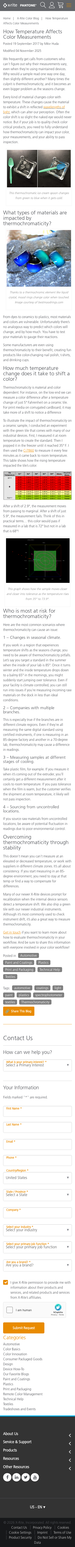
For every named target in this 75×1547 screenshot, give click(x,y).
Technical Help (50, 969)
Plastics (43, 962)
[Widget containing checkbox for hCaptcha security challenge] (34, 1310)
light (58, 988)
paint (8, 995)
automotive (22, 988)
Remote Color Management (22, 1394)
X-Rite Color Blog (28, 18)
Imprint (42, 1532)
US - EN (36, 1507)
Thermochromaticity (35, 1002)
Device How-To (13, 1369)
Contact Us (19, 1527)
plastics (24, 995)
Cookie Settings (20, 1532)
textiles (10, 1002)
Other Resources (16, 1467)
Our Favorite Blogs (16, 1374)
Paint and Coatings (18, 962)
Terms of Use (62, 1532)
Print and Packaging (19, 969)
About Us (10, 1434)
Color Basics (11, 1349)
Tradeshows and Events (19, 1409)
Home (7, 18)
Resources (11, 1459)
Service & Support (17, 1442)
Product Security (20, 1537)
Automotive (28, 955)
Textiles (10, 977)
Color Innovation (15, 1354)
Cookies (63, 1527)
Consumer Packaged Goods (22, 1359)
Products (10, 1450)
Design (8, 1364)
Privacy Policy (42, 1527)
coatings (42, 988)
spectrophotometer (48, 995)
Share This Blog (18, 1011)
